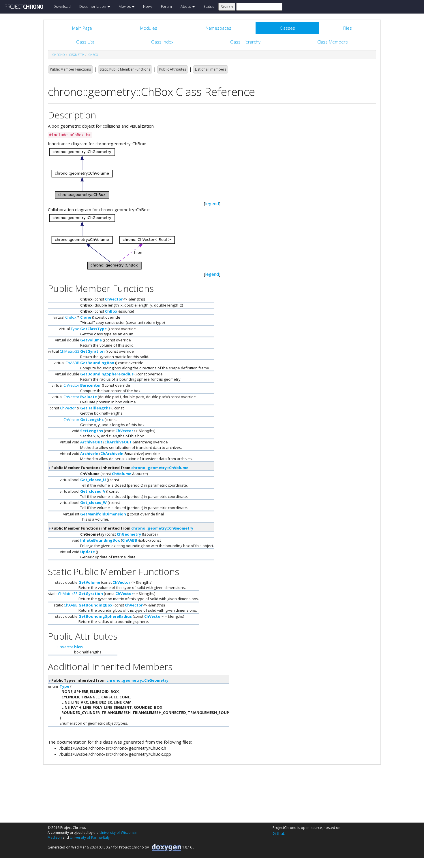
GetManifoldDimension (103, 514)
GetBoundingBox (97, 362)
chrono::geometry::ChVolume (159, 467)
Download (62, 6)
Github (279, 833)
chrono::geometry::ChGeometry (162, 528)
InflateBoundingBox (100, 540)
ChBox (93, 55)
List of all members (210, 69)
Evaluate (88, 396)
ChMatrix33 (69, 351)
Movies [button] (125, 6)
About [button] (186, 6)
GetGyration (92, 351)
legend (212, 203)
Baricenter (90, 385)
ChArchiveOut (118, 442)
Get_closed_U (93, 479)
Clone (85, 317)
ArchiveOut (91, 442)
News (147, 6)
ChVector (114, 299)
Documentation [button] (93, 6)
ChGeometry (129, 534)
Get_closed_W (93, 502)
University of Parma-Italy (90, 837)
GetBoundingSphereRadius (107, 374)
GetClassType (93, 328)
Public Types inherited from (109, 680)
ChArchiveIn (111, 453)
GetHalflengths (95, 408)
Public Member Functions (70, 69)
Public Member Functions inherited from (119, 467)
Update (87, 551)
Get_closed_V (92, 491)
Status (208, 6)
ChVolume (121, 473)
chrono (58, 55)
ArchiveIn (89, 453)
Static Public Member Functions (125, 69)
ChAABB (72, 362)
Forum (166, 6)
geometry (76, 55)
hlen (78, 646)
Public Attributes (172, 69)
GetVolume (91, 340)
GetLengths (92, 419)
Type (75, 328)
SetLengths (91, 430)
